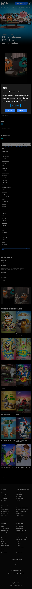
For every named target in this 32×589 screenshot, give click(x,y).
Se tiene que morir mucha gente (22, 502)
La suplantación (5, 196)
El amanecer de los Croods (8, 440)
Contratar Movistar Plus (20, 535)
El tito (3, 215)
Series (3, 7)
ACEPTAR (21, 110)
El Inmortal (18, 500)
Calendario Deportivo (5, 549)
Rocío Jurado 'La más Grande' (22, 507)
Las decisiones (5, 161)
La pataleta (4, 180)
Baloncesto (3, 537)
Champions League (5, 528)
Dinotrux (18, 414)
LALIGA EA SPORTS (4, 530)
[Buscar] (13, 3)
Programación (4, 552)
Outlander (18, 503)
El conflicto (4, 237)
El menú (4, 213)
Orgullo (2, 518)
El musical (4, 223)
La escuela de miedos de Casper (7, 387)
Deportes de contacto (5, 545)
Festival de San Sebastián (21, 511)
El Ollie (3, 194)
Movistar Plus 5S (19, 518)
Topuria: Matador (4, 543)
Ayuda (16, 564)
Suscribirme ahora (21, 3)
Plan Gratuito (18, 543)
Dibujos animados (19, 513)
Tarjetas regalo (19, 550)
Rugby (2, 541)
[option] (9, 295)
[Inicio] (4, 3)
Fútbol (14, 7)
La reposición (5, 151)
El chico (4, 154)
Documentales (4, 515)
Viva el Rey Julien (5, 414)
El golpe (4, 220)
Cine (8, 7)
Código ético (18, 534)
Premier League (4, 532)
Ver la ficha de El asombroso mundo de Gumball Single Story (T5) (16, 248)
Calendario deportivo (24, 7)
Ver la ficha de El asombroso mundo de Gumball (16, 146)
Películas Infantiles (5, 505)
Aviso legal (16, 577)
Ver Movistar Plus (19, 526)
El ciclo (3, 199)
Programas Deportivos (20, 515)
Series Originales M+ (5, 509)
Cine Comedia (4, 498)
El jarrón (4, 184)
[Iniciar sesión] (29, 3)
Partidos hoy (3, 550)
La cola (3, 239)
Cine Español (3, 496)
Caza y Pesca (18, 517)
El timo (3, 165)
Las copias (4, 175)
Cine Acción (3, 500)
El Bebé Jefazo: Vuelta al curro (23, 468)
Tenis (2, 539)
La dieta (4, 206)
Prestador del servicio (7, 577)
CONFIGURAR (15, 105)
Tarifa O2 (18, 549)
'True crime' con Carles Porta (22, 509)
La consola (4, 192)
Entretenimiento (4, 517)
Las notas (4, 204)
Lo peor (4, 227)
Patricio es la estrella (22, 361)
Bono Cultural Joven (20, 547)
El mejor (4, 225)
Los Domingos (19, 496)
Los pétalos (4, 232)
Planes (17, 541)
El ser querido (19, 492)
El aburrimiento (5, 156)
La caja (3, 189)
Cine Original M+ (4, 494)
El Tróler (4, 170)
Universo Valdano (4, 535)
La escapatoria (5, 173)
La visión (4, 158)
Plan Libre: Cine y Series (21, 539)
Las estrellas (5, 201)
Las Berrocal (18, 505)
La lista (3, 242)
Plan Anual (18, 545)
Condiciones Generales (20, 532)
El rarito (4, 218)
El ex (3, 208)
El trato (3, 230)
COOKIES (27, 577)
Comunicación (19, 552)
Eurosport (3, 547)
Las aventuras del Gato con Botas (22, 334)
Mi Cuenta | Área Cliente (21, 530)
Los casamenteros (6, 187)
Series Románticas (5, 511)
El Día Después (4, 534)
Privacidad (22, 577)
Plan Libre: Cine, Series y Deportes (23, 537)
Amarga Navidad (19, 498)
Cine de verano (4, 503)
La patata (4, 177)
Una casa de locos (6, 333)
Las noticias (4, 244)
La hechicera (5, 211)
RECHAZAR (10, 110)
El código (4, 163)
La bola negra (19, 494)
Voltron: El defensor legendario (21, 441)
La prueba (4, 168)
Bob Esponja (4, 361)
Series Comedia (4, 513)
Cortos (2, 502)
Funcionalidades (19, 528)
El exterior (4, 182)
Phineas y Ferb (20, 387)
